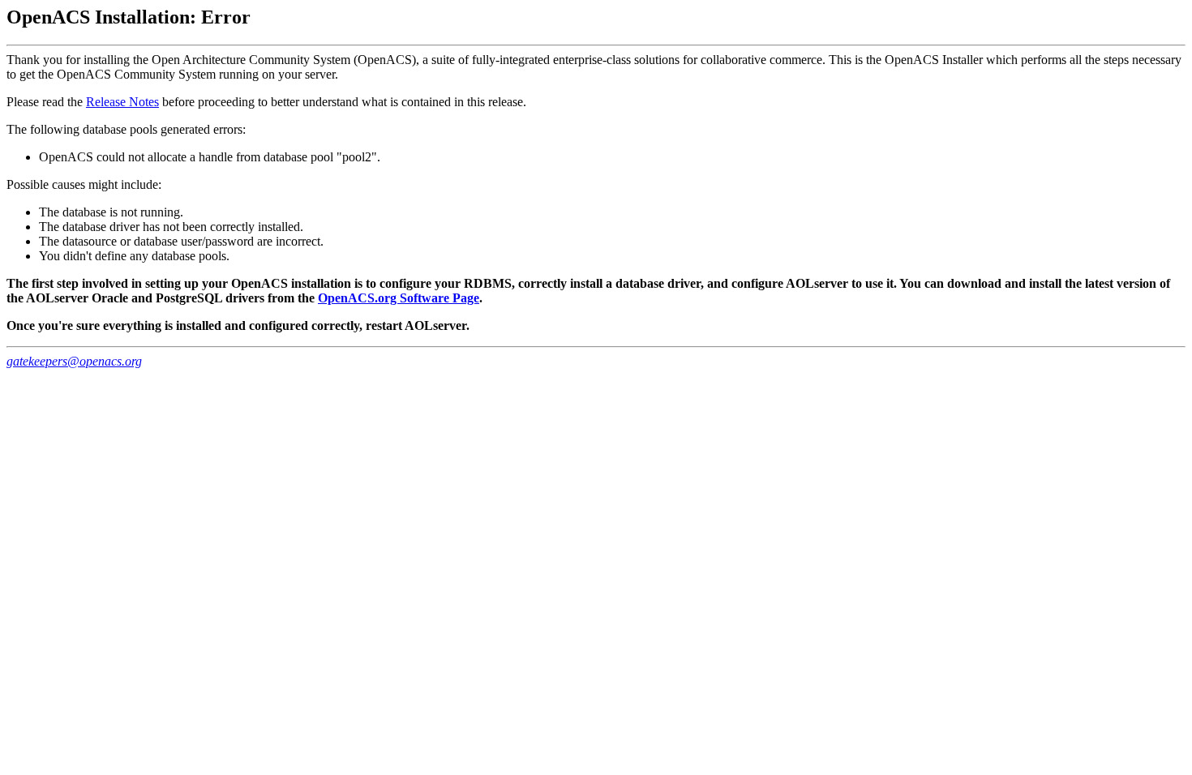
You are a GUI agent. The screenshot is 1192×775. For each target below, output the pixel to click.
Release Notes (122, 102)
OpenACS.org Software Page (398, 298)
